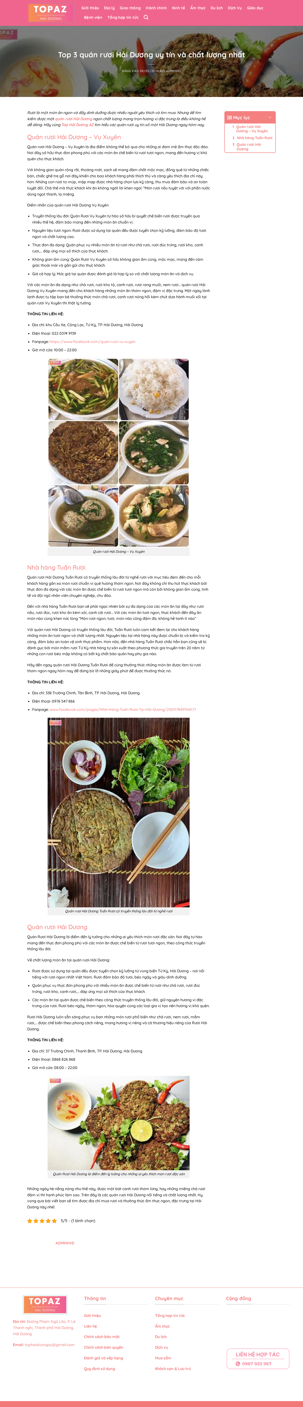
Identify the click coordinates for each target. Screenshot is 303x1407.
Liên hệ (90, 1326)
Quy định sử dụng (100, 1368)
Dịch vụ (162, 1347)
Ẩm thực (197, 7)
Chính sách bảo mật (102, 1336)
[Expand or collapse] (270, 117)
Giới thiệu (90, 7)
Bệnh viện (93, 17)
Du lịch (217, 7)
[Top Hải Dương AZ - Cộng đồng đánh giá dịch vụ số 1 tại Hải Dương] (50, 13)
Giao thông (130, 7)
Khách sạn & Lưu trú (173, 1368)
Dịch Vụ (235, 7)
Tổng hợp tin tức (122, 17)
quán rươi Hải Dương (73, 118)
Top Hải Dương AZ (77, 124)
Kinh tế (178, 7)
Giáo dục (255, 7)
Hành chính (156, 7)
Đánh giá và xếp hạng (104, 1358)
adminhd (173, 71)
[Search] (146, 17)
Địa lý (109, 7)
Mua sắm (163, 1358)
